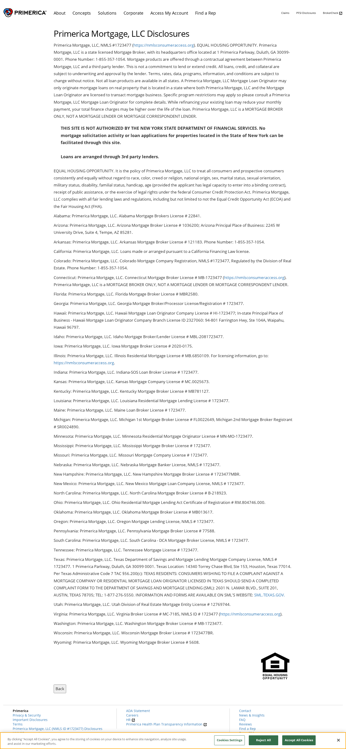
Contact (245, 711)
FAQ (242, 719)
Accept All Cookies (299, 740)
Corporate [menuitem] (133, 13)
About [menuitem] (59, 13)
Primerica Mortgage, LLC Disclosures (121, 33)
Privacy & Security (27, 715)
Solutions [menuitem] (107, 13)
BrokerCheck (331, 13)
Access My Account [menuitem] (169, 13)
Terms (18, 724)
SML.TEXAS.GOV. (269, 595)
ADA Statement (138, 711)
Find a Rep (247, 728)
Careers (132, 715)
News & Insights (252, 715)
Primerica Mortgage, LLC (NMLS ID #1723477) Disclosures (57, 728)
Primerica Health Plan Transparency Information (164, 724)
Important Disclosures (30, 719)
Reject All (263, 740)
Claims (285, 13)
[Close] (338, 740)
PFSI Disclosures (306, 13)
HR (129, 719)
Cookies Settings (229, 740)
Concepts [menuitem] (81, 13)
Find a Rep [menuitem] (205, 13)
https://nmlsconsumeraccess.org (163, 45)
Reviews (245, 724)
